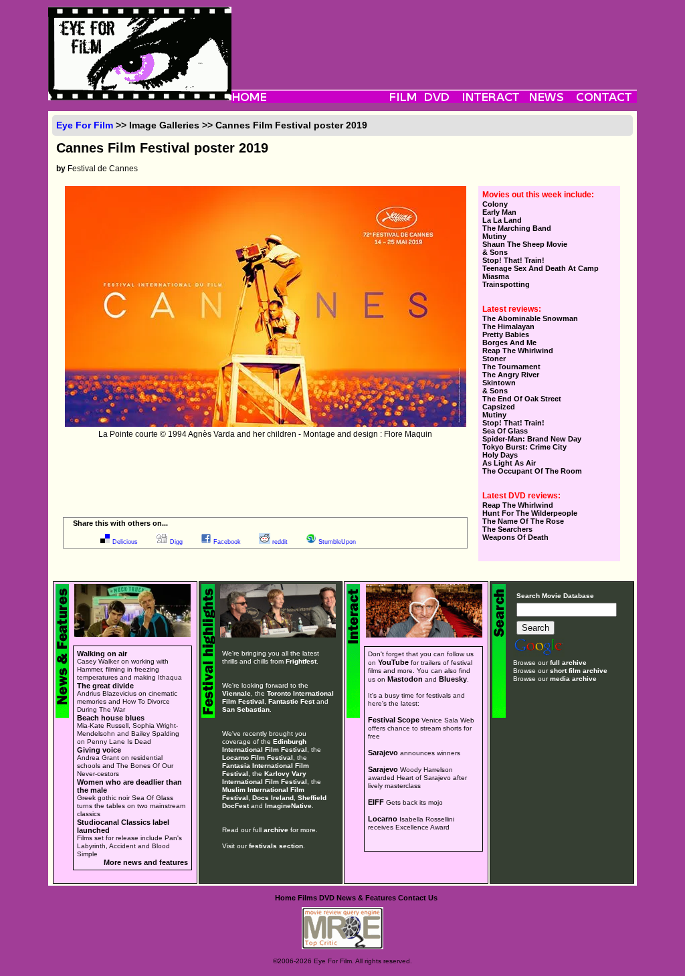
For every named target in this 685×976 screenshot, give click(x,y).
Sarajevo (383, 753)
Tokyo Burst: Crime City (524, 447)
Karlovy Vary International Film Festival (264, 777)
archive (276, 830)
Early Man (499, 212)
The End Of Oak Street (521, 399)
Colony (495, 204)
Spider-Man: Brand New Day (531, 439)
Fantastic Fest (291, 701)
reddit (280, 542)
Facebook (227, 542)
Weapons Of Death (515, 537)
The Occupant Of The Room (532, 471)
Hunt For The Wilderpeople (529, 513)
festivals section (276, 846)
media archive (573, 678)
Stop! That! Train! (513, 260)
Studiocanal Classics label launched (123, 826)
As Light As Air (509, 463)
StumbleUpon (337, 542)
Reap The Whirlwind (517, 351)
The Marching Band (516, 228)
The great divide (105, 686)
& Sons (495, 252)
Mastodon (405, 679)
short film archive (578, 670)
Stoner (494, 359)
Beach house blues (110, 718)
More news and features (146, 862)
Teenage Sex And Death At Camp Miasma (540, 272)
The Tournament (511, 367)
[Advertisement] (434, 37)
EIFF (376, 802)
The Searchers (507, 529)
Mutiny (494, 236)
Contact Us (417, 898)
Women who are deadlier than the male (129, 786)
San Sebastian (246, 709)
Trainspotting (506, 284)
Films (307, 898)
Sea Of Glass (505, 431)
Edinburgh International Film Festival (264, 745)
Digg (176, 542)
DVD (326, 898)
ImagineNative (288, 805)
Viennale (236, 693)
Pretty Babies (505, 334)
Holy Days (500, 455)
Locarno (382, 819)
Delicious (125, 542)
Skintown (499, 383)
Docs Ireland (273, 797)
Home (285, 898)
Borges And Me (509, 342)
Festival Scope (393, 720)
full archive (568, 662)
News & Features (366, 898)
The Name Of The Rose (523, 521)
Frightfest (301, 661)
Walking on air (102, 654)
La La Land (502, 220)
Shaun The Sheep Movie (524, 244)
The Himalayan (508, 326)
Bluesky (453, 679)
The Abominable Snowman (530, 318)
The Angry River (510, 375)
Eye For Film (84, 125)
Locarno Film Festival (257, 757)
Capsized (498, 407)
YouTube (393, 662)
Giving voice (99, 750)
